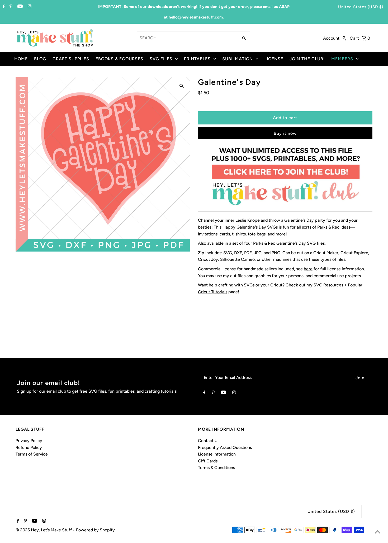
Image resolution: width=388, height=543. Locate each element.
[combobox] (187, 38)
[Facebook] (3, 7)
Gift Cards (207, 460)
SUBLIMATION (237, 58)
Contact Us (208, 440)
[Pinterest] (10, 7)
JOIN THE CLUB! (307, 58)
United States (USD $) (360, 6)
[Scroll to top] (377, 532)
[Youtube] (19, 7)
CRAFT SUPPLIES (71, 58)
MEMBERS (342, 58)
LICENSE (273, 58)
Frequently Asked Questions (225, 447)
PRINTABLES (197, 58)
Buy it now (285, 133)
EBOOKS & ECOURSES (119, 58)
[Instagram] (28, 7)
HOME (21, 58)
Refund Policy (29, 447)
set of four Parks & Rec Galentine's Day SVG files (278, 243)
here (308, 268)
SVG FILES (161, 58)
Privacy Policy (29, 440)
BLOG (40, 58)
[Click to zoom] (181, 85)
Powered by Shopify (95, 529)
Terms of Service (32, 454)
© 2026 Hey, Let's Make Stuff (44, 529)
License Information (217, 454)
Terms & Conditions (216, 467)
